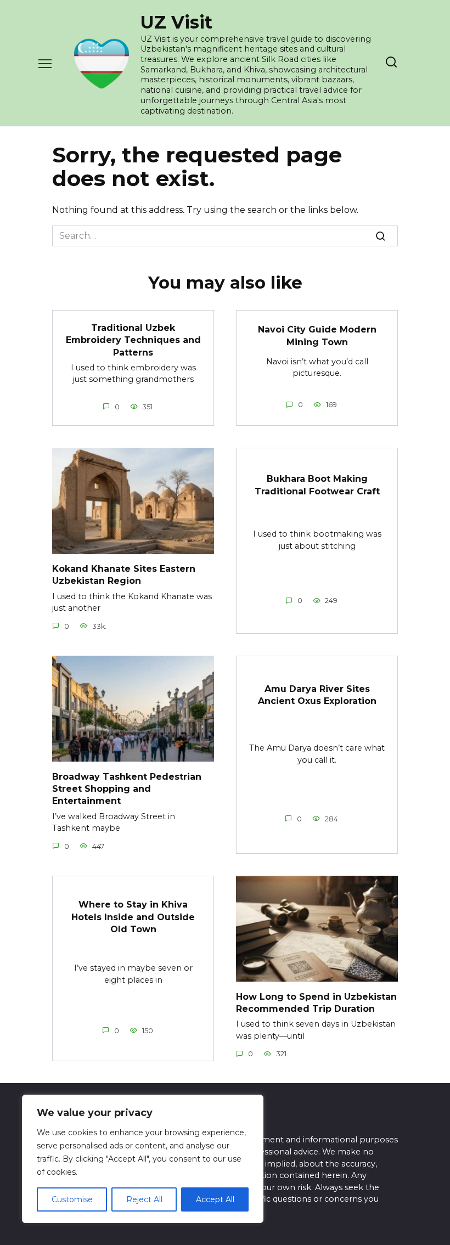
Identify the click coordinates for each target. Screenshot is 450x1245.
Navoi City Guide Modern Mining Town (317, 335)
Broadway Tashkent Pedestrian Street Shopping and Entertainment (126, 788)
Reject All (144, 1199)
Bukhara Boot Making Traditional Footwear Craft (317, 485)
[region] (142, 1159)
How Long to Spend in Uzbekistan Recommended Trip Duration (316, 1002)
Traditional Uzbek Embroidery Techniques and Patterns (133, 339)
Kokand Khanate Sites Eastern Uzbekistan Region (123, 575)
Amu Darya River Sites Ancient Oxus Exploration (317, 694)
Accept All (215, 1199)
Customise (72, 1199)
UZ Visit (176, 22)
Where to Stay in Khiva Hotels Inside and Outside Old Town (133, 916)
